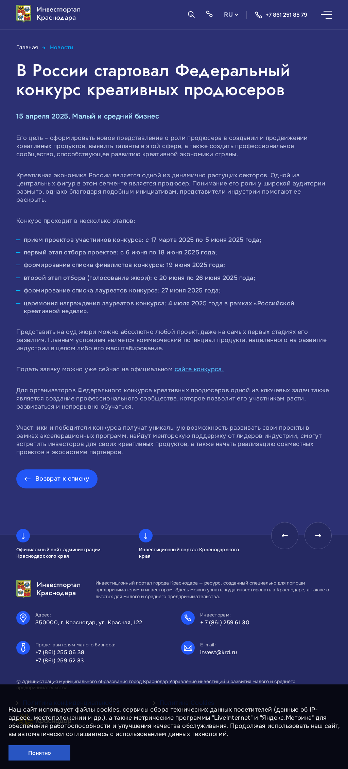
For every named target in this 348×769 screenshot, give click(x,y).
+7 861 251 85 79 (286, 14)
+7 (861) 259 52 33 (59, 660)
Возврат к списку (62, 478)
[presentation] (284, 535)
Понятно (39, 752)
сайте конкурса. (199, 369)
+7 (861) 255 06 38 (60, 652)
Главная (27, 47)
